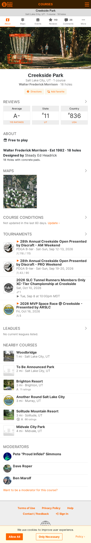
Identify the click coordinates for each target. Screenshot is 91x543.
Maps (8, 171)
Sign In (63, 513)
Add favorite (57, 91)
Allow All (14, 536)
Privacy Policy (51, 508)
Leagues (11, 328)
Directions (36, 91)
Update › (54, 223)
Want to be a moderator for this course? (30, 490)
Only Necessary (49, 536)
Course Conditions (23, 217)
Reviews (11, 102)
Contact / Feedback (36, 513)
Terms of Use (26, 508)
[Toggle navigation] (87, 4)
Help (70, 508)
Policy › (80, 536)
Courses (45, 4)
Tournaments (17, 234)
